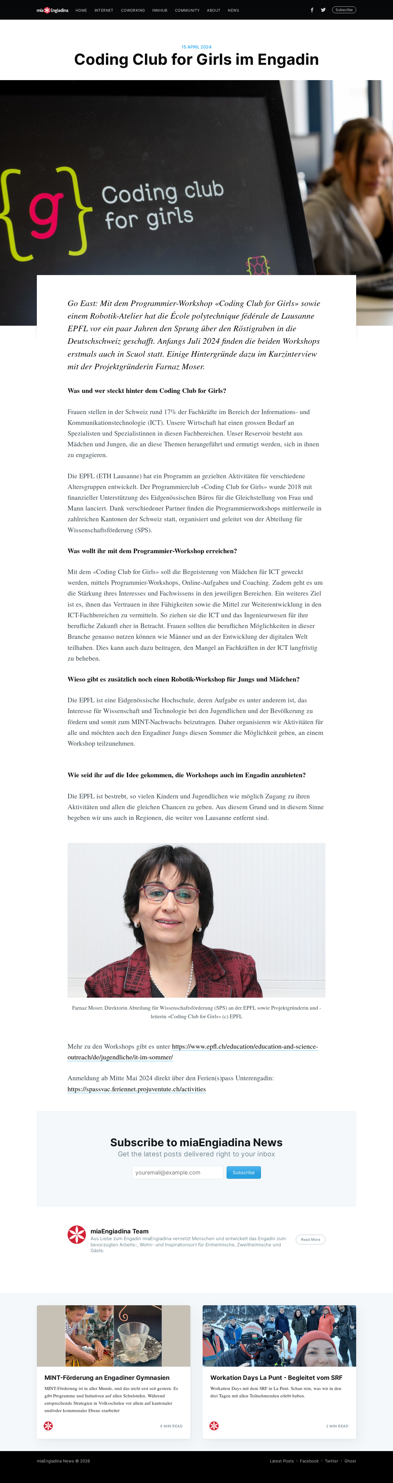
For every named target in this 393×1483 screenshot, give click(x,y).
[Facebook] (312, 10)
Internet (104, 10)
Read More (310, 1239)
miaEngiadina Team (120, 1231)
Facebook (309, 1460)
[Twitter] (324, 10)
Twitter (331, 1460)
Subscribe (344, 9)
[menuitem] (81, 10)
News (233, 10)
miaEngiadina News (55, 1460)
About (213, 10)
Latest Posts (282, 1460)
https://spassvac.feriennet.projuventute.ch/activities (137, 1088)
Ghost (350, 1460)
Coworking (133, 10)
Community (187, 10)
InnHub (159, 10)
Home (81, 10)
